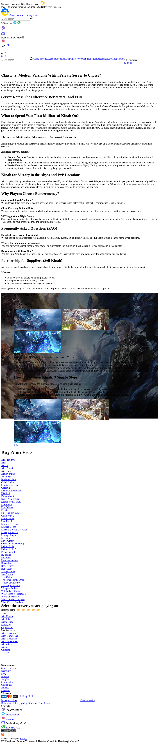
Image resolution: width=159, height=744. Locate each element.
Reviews (81, 58)
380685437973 (12, 727)
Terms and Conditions (39, 703)
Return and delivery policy (14, 703)
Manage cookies (9, 700)
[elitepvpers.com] (8, 731)
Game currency (40, 58)
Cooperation (118, 58)
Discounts (6, 671)
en (128, 62)
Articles (98, 58)
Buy (16, 444)
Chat (9, 45)
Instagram (10, 719)
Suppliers (89, 58)
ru (2, 56)
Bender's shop (31, 15)
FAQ (109, 58)
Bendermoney (16, 15)
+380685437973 (13, 710)
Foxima (23, 738)
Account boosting (57, 58)
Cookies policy (87, 700)
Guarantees (71, 58)
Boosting (5, 676)
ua (5, 56)
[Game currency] (5, 15)
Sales (104, 58)
